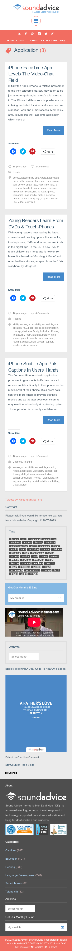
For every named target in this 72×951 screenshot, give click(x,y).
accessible (47, 324)
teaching (50, 563)
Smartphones (13, 883)
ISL (35, 191)
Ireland (16, 334)
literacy (46, 334)
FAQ (62, 40)
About (34, 40)
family (36, 331)
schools (26, 341)
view (27, 202)
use (15, 202)
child (23, 474)
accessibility (27, 177)
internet (53, 188)
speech (41, 341)
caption (49, 471)
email (29, 184)
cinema (31, 474)
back (15, 181)
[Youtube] (52, 33)
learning (36, 334)
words (33, 345)
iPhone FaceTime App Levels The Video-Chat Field (31, 74)
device (21, 184)
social (36, 481)
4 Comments (42, 313)
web (33, 202)
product (25, 198)
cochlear (50, 542)
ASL (25, 328)
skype (44, 198)
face (35, 184)
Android (51, 467)
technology (38, 553)
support (50, 341)
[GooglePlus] (32, 33)
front (20, 188)
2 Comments (42, 166)
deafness (27, 331)
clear (42, 181)
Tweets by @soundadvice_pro (23, 499)
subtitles (44, 481)
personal (50, 195)
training (15, 560)
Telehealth (11, 891)
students (25, 567)
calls (21, 181)
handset (27, 188)
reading (17, 341)
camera (29, 181)
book (30, 328)
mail (27, 195)
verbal (24, 573)
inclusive (34, 549)
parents (33, 338)
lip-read (42, 191)
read (52, 338)
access (16, 177)
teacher (15, 563)
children (57, 549)
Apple (43, 177)
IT (42, 477)
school (50, 553)
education (35, 539)
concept (17, 331)
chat (36, 181)
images (44, 188)
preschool (43, 338)
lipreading (18, 195)
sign (38, 198)
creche (34, 573)
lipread (50, 191)
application (53, 177)
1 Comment (42, 456)
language (49, 477)
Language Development (20, 875)
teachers (17, 345)
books (38, 328)
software (53, 198)
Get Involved (49, 40)
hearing (15, 539)
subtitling (54, 481)
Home (10, 40)
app (37, 177)
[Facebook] (25, 33)
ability (16, 324)
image (36, 188)
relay (32, 198)
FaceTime (43, 184)
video (21, 202)
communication (50, 328)
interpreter (18, 191)
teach (14, 567)
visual (26, 345)
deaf (24, 539)
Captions (17, 461)
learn (28, 334)
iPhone (28, 191)
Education (11, 858)
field (52, 184)
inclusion (45, 331)
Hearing (17, 172)
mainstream (49, 539)
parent (24, 338)
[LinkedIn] (39, 33)
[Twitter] (46, 33)
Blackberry (38, 471)
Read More (53, 130)
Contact (21, 40)
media (33, 195)
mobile (41, 195)
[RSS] (19, 33)
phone (16, 198)
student (26, 563)
